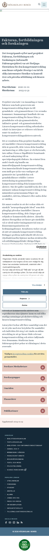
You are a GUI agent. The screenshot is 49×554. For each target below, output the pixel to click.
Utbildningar (13, 481)
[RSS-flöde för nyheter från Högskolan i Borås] (22, 522)
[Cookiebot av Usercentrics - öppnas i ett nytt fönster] (36, 247)
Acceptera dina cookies (23, 354)
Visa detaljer (37, 285)
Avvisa (24, 305)
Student (10, 488)
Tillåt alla (24, 292)
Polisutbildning (14, 466)
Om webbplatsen (14, 505)
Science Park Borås (15, 470)
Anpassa (23, 298)
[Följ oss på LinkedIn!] (18, 522)
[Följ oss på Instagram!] (14, 522)
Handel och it (13, 449)
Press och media (14, 501)
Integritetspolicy (15, 508)
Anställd (11, 491)
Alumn (10, 494)
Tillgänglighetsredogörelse (20, 512)
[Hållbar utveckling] (24, 545)
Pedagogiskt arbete (15, 456)
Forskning (11, 484)
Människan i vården (16, 452)
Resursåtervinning (15, 459)
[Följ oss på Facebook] (6, 522)
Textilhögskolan (14, 442)
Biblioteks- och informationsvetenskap (24, 445)
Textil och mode (14, 463)
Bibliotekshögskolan (16, 439)
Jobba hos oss (13, 498)
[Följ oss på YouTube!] (10, 522)
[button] (42, 367)
